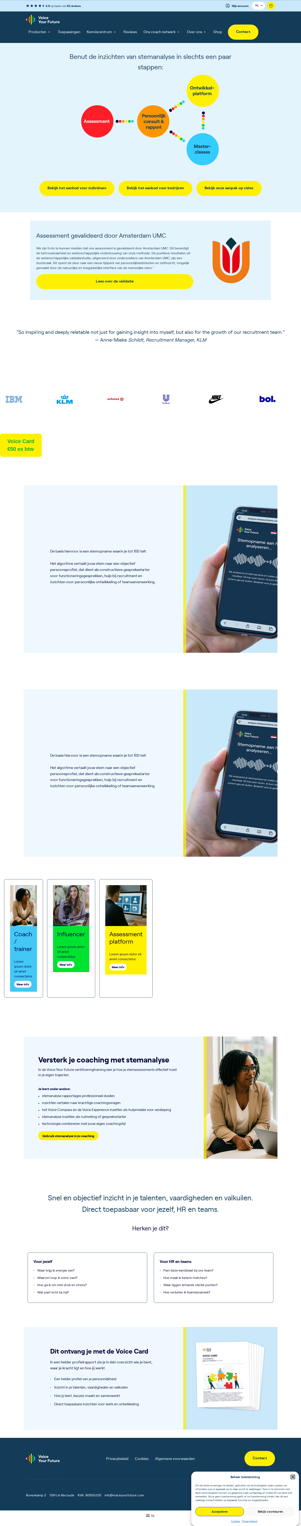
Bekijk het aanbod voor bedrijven (155, 187)
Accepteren (220, 1511)
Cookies (235, 1521)
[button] (293, 1477)
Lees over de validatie (115, 281)
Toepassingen (69, 31)
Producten (39, 31)
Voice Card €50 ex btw (20, 445)
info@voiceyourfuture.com (124, 1495)
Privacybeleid (249, 1521)
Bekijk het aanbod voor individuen (77, 187)
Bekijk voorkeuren (270, 1511)
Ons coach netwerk (161, 31)
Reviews (130, 31)
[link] (243, 32)
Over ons (196, 31)
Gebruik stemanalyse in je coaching (68, 1135)
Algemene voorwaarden (175, 1458)
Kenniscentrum (101, 31)
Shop (217, 31)
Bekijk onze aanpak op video (229, 187)
